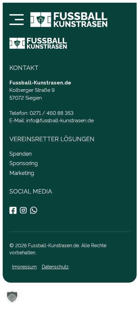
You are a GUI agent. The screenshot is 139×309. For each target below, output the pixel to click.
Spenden (20, 153)
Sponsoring (23, 163)
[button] (12, 297)
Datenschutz (54, 266)
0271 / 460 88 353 (52, 113)
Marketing (21, 173)
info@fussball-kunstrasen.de (60, 121)
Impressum (24, 266)
